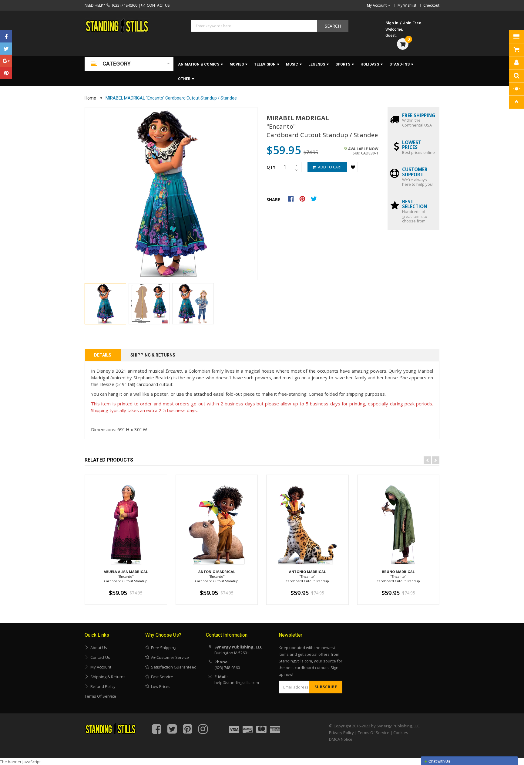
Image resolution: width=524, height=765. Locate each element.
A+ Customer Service (169, 657)
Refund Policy (102, 686)
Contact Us (99, 657)
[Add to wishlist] (353, 167)
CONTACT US (157, 5)
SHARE (273, 199)
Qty (271, 167)
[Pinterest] (6, 73)
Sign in (391, 23)
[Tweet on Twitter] (315, 198)
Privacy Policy (341, 732)
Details (102, 355)
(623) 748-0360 (123, 5)
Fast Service (161, 676)
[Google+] (6, 61)
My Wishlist (407, 5)
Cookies (400, 732)
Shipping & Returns (152, 355)
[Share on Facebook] (293, 198)
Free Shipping (162, 647)
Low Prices (159, 686)
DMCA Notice (340, 739)
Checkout (431, 5)
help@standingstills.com (236, 682)
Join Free (412, 23)
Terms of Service (100, 696)
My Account (100, 667)
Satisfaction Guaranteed (172, 667)
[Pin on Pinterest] (304, 198)
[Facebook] (6, 36)
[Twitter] (6, 48)
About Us (98, 647)
